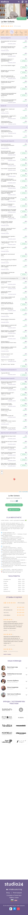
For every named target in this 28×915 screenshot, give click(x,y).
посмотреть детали (12, 43)
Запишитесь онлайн (14, 505)
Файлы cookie (14, 897)
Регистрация (17, 893)
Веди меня (15, 509)
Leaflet (20, 491)
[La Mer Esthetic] (12, 900)
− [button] (1, 473)
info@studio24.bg (15, 889)
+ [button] (1, 471)
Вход (8, 893)
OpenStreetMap (25, 491)
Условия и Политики (14, 895)
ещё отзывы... (8, 654)
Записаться (21, 18)
